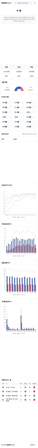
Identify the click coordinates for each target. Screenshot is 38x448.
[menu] (35, 3)
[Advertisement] (19, 44)
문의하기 (32, 445)
